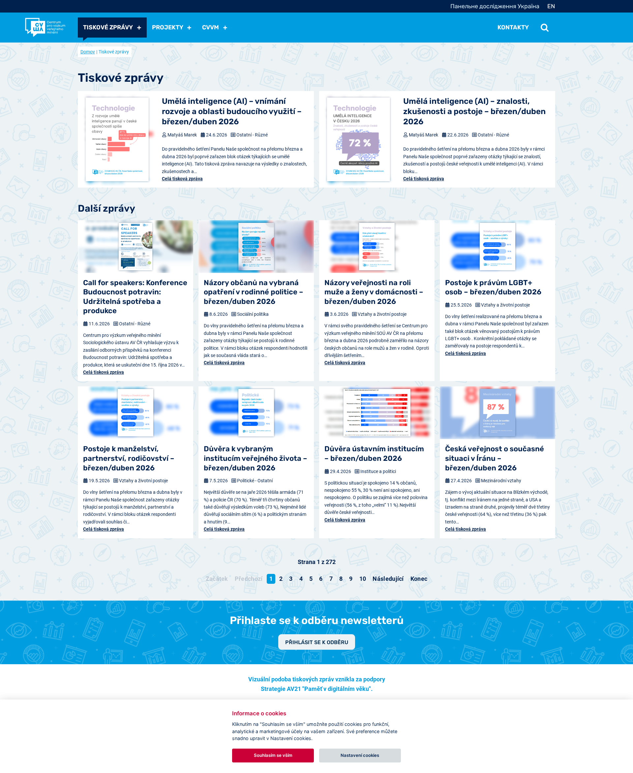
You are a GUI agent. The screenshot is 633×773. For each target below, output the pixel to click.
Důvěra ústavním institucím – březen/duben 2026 (374, 453)
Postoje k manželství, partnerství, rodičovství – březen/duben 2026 (128, 458)
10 (362, 578)
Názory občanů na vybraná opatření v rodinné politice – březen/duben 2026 (253, 292)
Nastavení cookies (360, 755)
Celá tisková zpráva (182, 178)
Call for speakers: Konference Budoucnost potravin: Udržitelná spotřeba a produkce (135, 296)
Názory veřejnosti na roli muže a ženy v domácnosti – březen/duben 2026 (373, 292)
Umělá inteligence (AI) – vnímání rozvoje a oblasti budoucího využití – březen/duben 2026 (232, 111)
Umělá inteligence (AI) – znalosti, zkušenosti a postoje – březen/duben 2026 (474, 111)
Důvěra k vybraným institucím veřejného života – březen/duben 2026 (255, 458)
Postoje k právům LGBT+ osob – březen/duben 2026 (493, 287)
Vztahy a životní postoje (382, 314)
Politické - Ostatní (255, 480)
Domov (87, 51)
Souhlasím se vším (273, 755)
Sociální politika (253, 314)
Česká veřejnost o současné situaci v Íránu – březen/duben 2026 (494, 458)
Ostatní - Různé (252, 134)
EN (551, 6)
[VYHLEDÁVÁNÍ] (544, 27)
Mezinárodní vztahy (501, 480)
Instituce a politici (378, 471)
